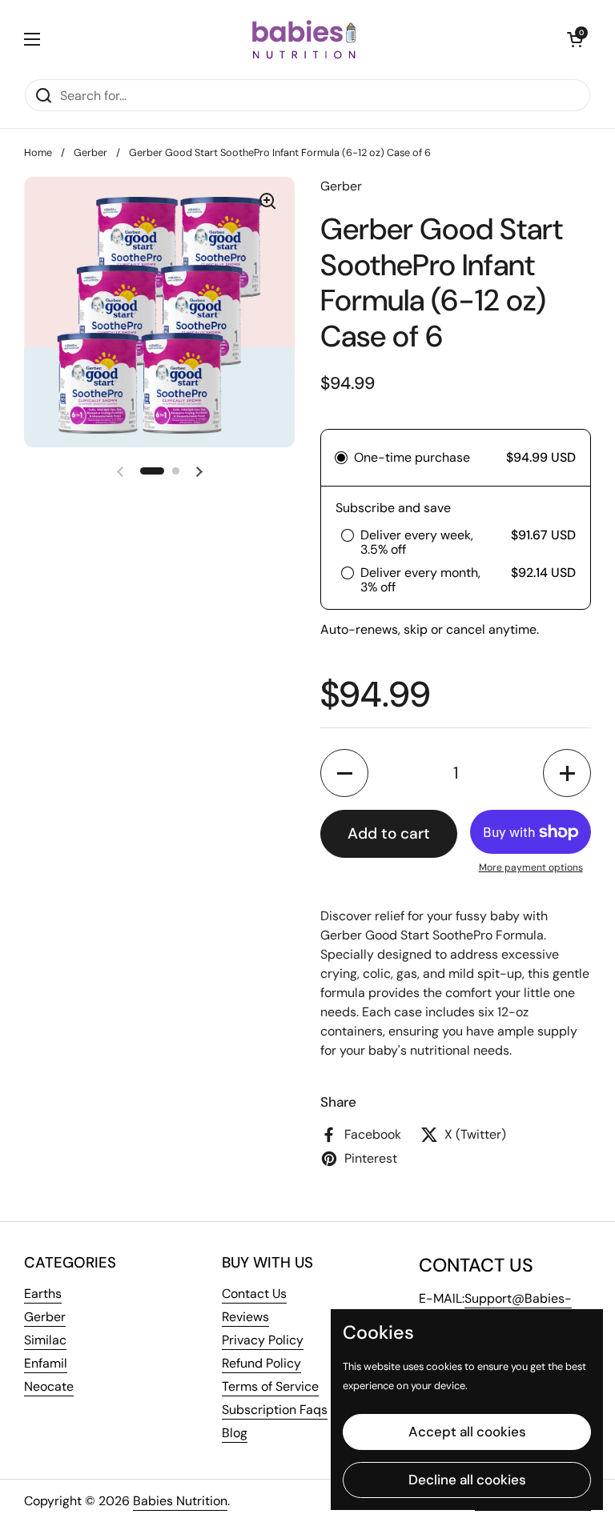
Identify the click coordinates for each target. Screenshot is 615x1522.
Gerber (90, 152)
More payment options (531, 867)
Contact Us (254, 1293)
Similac (45, 1340)
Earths (43, 1293)
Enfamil (45, 1363)
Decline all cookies (467, 1479)
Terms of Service (270, 1386)
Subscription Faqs (275, 1409)
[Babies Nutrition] (303, 39)
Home (38, 152)
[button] (575, 39)
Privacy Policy (262, 1340)
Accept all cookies (467, 1431)
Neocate (49, 1386)
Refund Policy (261, 1363)
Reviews (245, 1316)
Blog (234, 1432)
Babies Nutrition (180, 1500)
